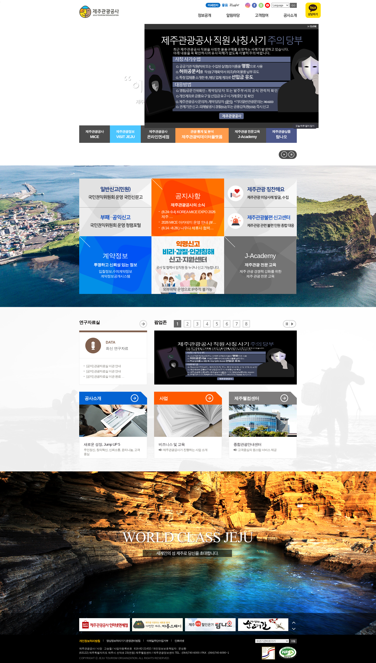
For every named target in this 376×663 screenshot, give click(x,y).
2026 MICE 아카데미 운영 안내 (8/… (188, 222)
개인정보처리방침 (89, 641)
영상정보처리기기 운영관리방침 (123, 640)
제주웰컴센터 (259, 399)
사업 (184, 399)
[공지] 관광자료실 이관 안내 (103, 366)
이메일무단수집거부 (157, 640)
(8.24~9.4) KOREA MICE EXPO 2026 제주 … (188, 214)
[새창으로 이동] (247, 6)
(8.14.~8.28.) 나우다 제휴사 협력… (187, 228)
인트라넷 (179, 640)
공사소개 (110, 399)
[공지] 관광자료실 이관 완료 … (105, 376)
